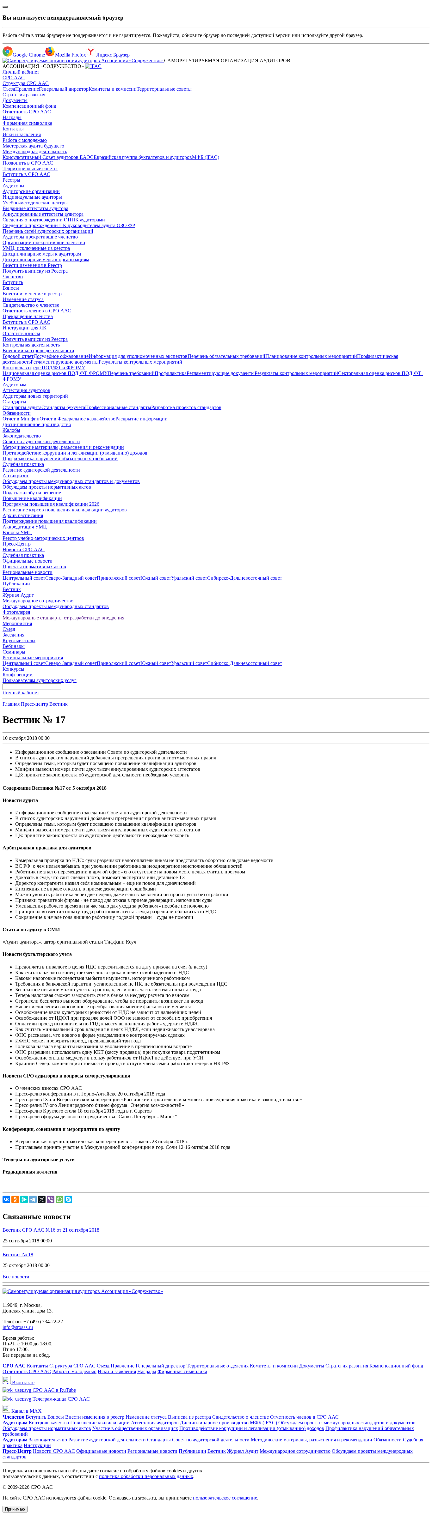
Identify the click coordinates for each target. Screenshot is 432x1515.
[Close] (5, 7)
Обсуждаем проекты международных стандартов (56, 606)
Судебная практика (23, 464)
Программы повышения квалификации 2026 (51, 504)
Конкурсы (13, 669)
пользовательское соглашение (225, 1497)
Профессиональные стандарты (118, 407)
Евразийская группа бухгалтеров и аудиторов (143, 157)
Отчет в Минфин (21, 418)
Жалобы (11, 430)
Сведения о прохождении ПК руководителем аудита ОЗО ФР (69, 225)
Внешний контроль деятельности (38, 350)
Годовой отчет (18, 356)
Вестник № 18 (18, 1254)
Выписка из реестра (189, 1417)
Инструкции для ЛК (24, 327)
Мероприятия (17, 623)
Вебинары (14, 646)
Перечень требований (131, 373)
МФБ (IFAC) (205, 157)
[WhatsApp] (59, 1199)
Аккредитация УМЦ (25, 526)
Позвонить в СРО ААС (28, 163)
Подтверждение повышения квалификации (50, 521)
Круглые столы (19, 640)
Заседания (13, 634)
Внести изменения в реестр (94, 1417)
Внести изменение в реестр (32, 293)
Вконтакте (22, 1382)
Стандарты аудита (22, 407)
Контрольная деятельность (31, 344)
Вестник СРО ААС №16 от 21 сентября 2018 (51, 1230)
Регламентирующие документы (65, 362)
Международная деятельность (35, 151)
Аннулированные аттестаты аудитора (43, 214)
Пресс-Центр (17, 543)
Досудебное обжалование (61, 356)
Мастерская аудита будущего (33, 145)
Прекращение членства (28, 316)
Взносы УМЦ (17, 532)
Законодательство (22, 435)
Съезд (9, 89)
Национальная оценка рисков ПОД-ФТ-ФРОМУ (55, 373)
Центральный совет (24, 578)
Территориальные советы (164, 89)
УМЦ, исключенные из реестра (36, 248)
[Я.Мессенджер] (24, 1199)
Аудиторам (14, 384)
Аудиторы (13, 185)
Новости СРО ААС (24, 549)
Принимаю (15, 1509)
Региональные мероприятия (33, 657)
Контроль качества (49, 1422)
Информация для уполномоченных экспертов (138, 356)
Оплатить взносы (21, 333)
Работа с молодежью (25, 140)
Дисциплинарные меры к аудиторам (42, 254)
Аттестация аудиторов (26, 390)
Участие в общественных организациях (135, 1428)
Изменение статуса (23, 299)
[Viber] (50, 1199)
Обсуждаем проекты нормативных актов (47, 487)
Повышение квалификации (32, 498)
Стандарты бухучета (63, 407)
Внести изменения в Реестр (32, 265)
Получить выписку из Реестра (35, 271)
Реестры (11, 180)
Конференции (18, 674)
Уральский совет (189, 578)
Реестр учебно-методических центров (43, 538)
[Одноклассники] (15, 1199)
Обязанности (17, 413)
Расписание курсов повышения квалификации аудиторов (65, 509)
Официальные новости (27, 561)
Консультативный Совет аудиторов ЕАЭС (48, 157)
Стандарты (14, 401)
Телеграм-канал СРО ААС (60, 1399)
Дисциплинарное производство (37, 424)
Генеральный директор (64, 89)
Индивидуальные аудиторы (32, 197)
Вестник (12, 589)
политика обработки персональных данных (146, 1476)
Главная (11, 704)
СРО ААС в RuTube (53, 1390)
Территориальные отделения (218, 1365)
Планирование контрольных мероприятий (311, 356)
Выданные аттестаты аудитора (35, 208)
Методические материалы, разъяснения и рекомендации (63, 447)
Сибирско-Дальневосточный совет (244, 578)
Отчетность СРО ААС (27, 111)
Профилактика (171, 373)
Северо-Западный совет (71, 578)
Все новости (16, 1276)
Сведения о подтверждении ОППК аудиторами (54, 219)
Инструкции (37, 1445)
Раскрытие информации (141, 418)
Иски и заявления (22, 134)
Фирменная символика (27, 123)
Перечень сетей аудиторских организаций (48, 231)
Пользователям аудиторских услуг (40, 680)
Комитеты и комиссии (113, 89)
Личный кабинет (21, 72)
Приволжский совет (118, 578)
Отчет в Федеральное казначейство (77, 418)
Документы (15, 100)
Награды (12, 117)
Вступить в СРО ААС (26, 174)
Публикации (16, 583)
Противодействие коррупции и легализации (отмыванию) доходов (75, 453)
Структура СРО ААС (26, 83)
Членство (13, 276)
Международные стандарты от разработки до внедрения (63, 617)
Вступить (13, 282)
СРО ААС (14, 77)
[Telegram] (33, 1199)
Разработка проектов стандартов (186, 407)
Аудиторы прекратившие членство (40, 236)
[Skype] (68, 1199)
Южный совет (155, 578)
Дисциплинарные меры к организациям (46, 259)
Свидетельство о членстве (31, 305)
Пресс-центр (35, 704)
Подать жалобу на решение (32, 492)
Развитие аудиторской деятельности (41, 470)
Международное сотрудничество (38, 600)
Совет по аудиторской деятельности (41, 441)
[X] (42, 1199)
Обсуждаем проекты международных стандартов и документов (71, 481)
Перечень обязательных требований (226, 356)
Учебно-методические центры (35, 202)
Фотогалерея (16, 612)
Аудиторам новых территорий (35, 396)
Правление (27, 89)
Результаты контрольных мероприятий (140, 362)
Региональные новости (27, 572)
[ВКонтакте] (6, 1199)
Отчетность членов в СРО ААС (37, 310)
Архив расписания (23, 515)
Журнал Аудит (18, 595)
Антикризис (16, 475)
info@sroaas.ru (18, 1327)
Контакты (13, 128)
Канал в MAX (26, 1411)
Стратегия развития (24, 94)
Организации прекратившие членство (44, 242)
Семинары (14, 652)
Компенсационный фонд (29, 106)
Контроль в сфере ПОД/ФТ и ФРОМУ (44, 367)
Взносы (11, 288)
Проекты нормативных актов (34, 566)
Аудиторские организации (31, 191)
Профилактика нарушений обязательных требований (60, 458)
